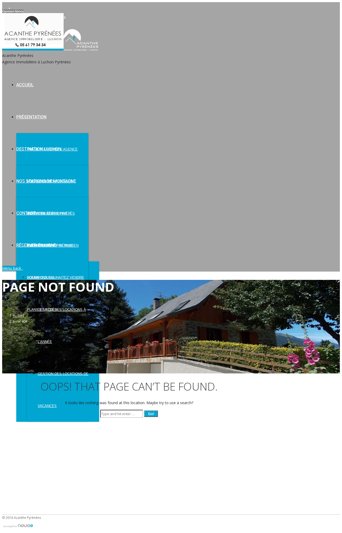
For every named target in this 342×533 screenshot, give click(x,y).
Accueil (18, 315)
